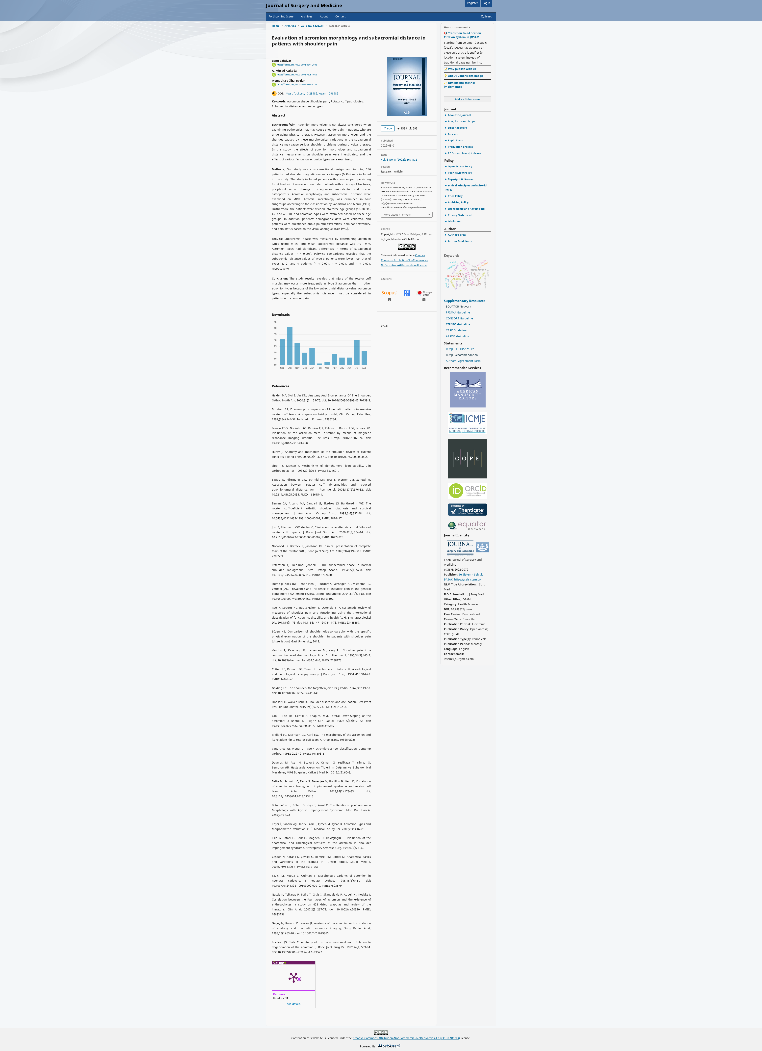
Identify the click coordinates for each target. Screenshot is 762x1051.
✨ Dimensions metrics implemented (459, 85)
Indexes (453, 134)
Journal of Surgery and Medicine (304, 5)
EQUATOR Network (458, 306)
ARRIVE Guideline (457, 336)
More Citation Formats (397, 214)
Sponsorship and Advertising (466, 208)
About (324, 16)
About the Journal (459, 115)
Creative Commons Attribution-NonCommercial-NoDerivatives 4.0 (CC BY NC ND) (406, 1038)
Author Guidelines (459, 241)
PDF (389, 128)
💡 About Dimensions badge (463, 76)
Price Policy (455, 196)
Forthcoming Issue (281, 16)
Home (276, 26)
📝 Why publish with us (460, 69)
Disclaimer (455, 221)
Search (489, 16)
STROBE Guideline (458, 324)
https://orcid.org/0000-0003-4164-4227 (297, 84)
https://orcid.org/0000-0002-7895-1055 (297, 74)
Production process (460, 146)
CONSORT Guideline (459, 318)
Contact (340, 16)
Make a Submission (467, 99)
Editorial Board (457, 127)
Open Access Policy (460, 166)
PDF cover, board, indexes (464, 153)
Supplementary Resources (465, 301)
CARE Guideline (456, 330)
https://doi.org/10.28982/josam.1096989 (311, 93)
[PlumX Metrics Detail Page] (294, 977)
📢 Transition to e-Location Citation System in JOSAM (462, 35)
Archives (306, 16)
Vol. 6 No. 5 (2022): (312, 26)
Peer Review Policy (460, 173)
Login (486, 3)
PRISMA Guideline (458, 312)
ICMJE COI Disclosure (460, 349)
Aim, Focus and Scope (461, 121)
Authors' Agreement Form (463, 361)
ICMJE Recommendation (462, 355)
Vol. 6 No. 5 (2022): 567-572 (399, 159)
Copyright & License (460, 179)
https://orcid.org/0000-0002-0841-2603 (297, 64)
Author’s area (457, 234)
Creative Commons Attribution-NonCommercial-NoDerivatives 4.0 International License (404, 260)
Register (472, 3)
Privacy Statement (460, 215)
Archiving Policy (458, 202)
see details (293, 1004)
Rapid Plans (455, 140)
